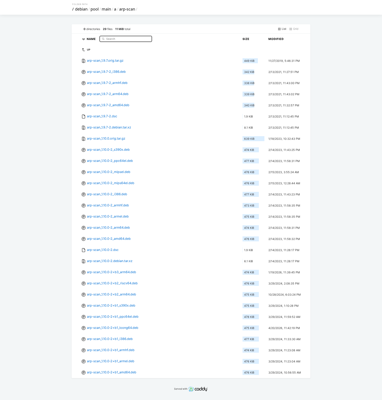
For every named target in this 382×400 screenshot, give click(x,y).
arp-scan (127, 9)
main (106, 9)
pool (95, 9)
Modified (276, 39)
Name (92, 38)
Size (246, 39)
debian (81, 9)
